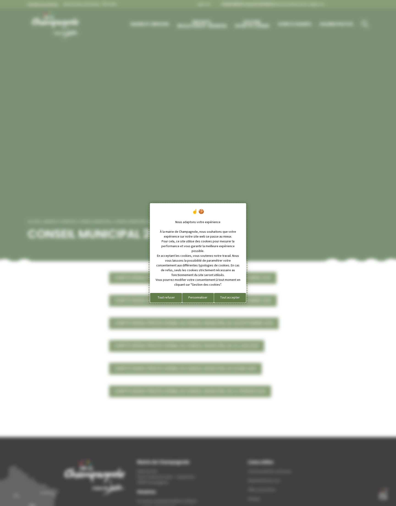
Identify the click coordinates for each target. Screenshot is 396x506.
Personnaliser (197, 297)
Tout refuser (166, 297)
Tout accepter (230, 297)
